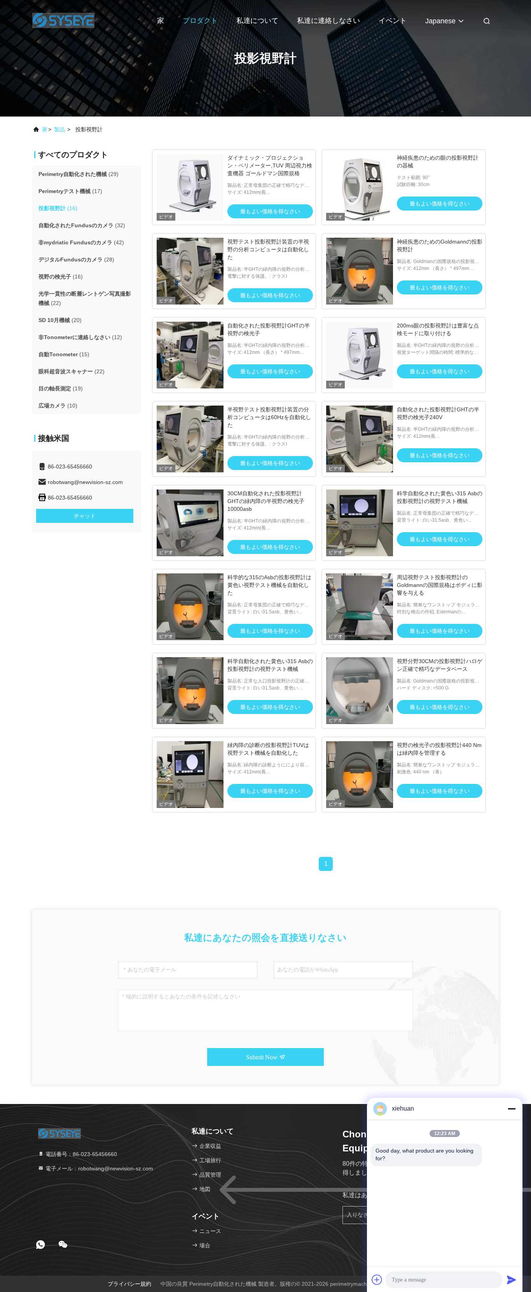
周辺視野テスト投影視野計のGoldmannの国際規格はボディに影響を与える (439, 585)
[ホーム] (63, 19)
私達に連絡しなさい (328, 20)
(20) (60, 320)
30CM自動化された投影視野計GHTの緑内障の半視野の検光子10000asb (265, 501)
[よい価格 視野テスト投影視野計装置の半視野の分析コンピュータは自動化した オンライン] (190, 271)
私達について (257, 20)
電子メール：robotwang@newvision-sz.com (98, 1168)
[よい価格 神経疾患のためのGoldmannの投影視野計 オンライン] (359, 271)
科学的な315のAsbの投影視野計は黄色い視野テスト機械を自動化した (269, 585)
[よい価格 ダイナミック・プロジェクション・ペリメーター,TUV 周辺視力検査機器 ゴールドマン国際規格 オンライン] (190, 187)
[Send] (511, 1279)
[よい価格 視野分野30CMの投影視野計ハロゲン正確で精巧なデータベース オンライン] (359, 690)
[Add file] (377, 1279)
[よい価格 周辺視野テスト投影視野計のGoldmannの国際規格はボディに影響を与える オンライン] (359, 606)
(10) (57, 405)
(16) (57, 208)
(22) (84, 298)
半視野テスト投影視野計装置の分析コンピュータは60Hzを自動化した (269, 417)
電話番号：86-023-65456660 (80, 1154)
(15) (63, 354)
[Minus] (511, 1108)
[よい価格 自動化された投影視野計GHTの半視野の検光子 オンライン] (190, 355)
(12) (80, 337)
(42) (81, 242)
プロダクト (200, 20)
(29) (78, 174)
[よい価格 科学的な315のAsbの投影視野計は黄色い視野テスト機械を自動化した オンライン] (190, 606)
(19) (60, 388)
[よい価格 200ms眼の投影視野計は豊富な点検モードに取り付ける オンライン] (359, 355)
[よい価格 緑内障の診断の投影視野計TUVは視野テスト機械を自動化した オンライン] (190, 774)
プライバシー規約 (129, 1284)
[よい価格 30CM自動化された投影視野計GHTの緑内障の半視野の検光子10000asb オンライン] (190, 522)
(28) (76, 259)
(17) (70, 191)
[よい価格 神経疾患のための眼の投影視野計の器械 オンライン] (359, 187)
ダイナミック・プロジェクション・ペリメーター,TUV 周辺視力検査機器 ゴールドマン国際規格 (269, 165)
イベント (393, 20)
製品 (59, 129)
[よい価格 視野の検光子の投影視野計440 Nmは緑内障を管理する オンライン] (359, 774)
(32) (81, 225)
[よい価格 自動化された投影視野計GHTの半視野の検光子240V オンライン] (359, 439)
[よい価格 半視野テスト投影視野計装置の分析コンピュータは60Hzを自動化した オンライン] (190, 439)
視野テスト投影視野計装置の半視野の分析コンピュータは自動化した (268, 249)
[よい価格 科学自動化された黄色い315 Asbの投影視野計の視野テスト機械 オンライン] (359, 522)
